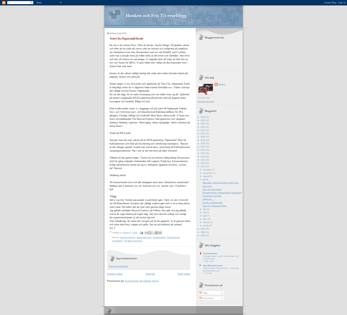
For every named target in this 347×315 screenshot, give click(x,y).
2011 (203, 166)
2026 (203, 117)
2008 (203, 235)
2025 (203, 120)
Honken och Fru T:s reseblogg (156, 15)
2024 (203, 123)
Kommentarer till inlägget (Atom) (142, 281)
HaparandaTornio (144, 237)
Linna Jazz (207, 186)
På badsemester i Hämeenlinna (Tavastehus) (222, 193)
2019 (203, 140)
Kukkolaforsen (173, 237)
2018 (203, 143)
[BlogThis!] (150, 233)
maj (205, 212)
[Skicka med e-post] (146, 233)
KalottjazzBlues (159, 237)
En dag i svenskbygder (212, 203)
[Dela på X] (153, 233)
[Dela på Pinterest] (160, 233)
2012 (203, 163)
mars (205, 219)
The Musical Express (133, 241)
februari (206, 222)
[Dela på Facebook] (156, 233)
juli (204, 179)
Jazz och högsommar (212, 189)
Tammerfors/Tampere (211, 196)
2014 (203, 157)
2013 (203, 160)
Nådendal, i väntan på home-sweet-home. (220, 183)
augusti (206, 176)
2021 (203, 133)
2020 (203, 137)
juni (204, 209)
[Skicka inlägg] (141, 233)
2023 (203, 127)
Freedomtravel (210, 253)
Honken (221, 84)
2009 (203, 232)
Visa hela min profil (206, 101)
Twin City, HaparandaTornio (214, 206)
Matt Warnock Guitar (213, 265)
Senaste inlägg (115, 274)
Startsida (150, 274)
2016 (203, 150)
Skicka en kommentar (118, 266)
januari (206, 225)
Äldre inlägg (184, 274)
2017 (203, 147)
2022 (203, 130)
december (207, 170)
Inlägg (204, 293)
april (205, 216)
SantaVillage (117, 241)
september (208, 173)
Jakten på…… (208, 199)
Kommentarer (208, 298)
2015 (203, 153)
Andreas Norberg (127, 237)
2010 (203, 229)
